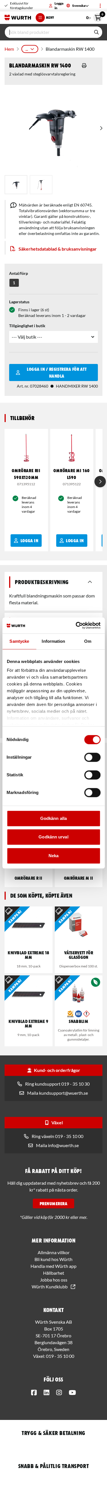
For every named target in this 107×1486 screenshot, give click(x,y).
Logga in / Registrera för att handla (56, 372)
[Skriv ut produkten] (84, 65)
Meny (50, 17)
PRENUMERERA (53, 1203)
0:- (94, 16)
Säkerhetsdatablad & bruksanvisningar (58, 248)
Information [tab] (53, 641)
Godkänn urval (53, 836)
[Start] (18, 18)
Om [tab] (87, 641)
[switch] (92, 757)
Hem (9, 49)
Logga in (58, 5)
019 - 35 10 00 (60, 1356)
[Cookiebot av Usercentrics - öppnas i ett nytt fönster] (76, 625)
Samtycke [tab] (19, 641)
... (26, 49)
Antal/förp (18, 273)
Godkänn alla (53, 818)
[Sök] (96, 32)
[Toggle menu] (100, 6)
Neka (53, 855)
